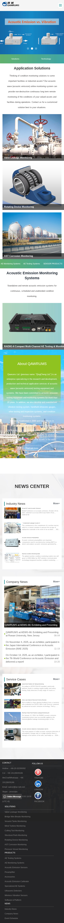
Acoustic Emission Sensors (16, 867)
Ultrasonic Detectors (13, 891)
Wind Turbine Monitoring (15, 826)
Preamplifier (10, 872)
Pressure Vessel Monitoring (16, 849)
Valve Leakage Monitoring (16, 812)
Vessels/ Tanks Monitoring (16, 821)
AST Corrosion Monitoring (16, 844)
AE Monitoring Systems (10, 264)
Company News (11, 914)
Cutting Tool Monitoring (14, 831)
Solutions (15, 59)
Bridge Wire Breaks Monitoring (17, 817)
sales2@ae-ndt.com (16, 787)
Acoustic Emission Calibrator (17, 881)
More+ (56, 503)
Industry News (11, 909)
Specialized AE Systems (15, 886)
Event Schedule (11, 918)
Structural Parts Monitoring (16, 835)
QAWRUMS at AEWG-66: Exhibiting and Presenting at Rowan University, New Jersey (31, 625)
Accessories (10, 877)
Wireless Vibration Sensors (16, 895)
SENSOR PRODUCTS (52, 264)
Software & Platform (13, 900)
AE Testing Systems (31, 264)
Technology (46, 59)
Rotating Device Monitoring (16, 840)
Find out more (32, 448)
